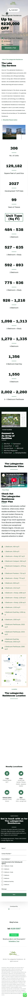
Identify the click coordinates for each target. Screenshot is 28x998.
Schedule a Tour (10, 48)
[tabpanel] (14, 868)
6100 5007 (14, 10)
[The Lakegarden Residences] (14, 3)
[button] (7, 13)
